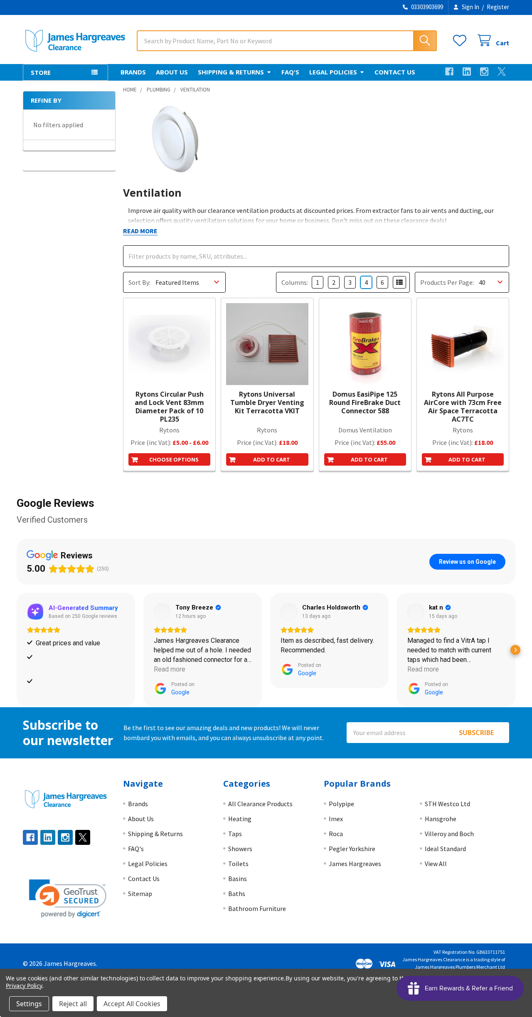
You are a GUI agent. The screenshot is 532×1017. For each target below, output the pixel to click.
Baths (236, 893)
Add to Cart (271, 459)
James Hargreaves (355, 863)
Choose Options (174, 459)
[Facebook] (449, 71)
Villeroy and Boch (449, 833)
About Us (172, 72)
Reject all (73, 1003)
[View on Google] (162, 611)
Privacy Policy (24, 986)
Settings (29, 1003)
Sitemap (140, 893)
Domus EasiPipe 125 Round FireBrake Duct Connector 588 (365, 402)
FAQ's (290, 72)
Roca (336, 833)
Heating (239, 819)
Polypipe (341, 804)
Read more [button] (169, 669)
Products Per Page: (447, 282)
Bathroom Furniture (257, 908)
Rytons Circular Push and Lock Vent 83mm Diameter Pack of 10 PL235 (169, 407)
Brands (133, 72)
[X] (501, 71)
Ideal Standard (445, 848)
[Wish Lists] (461, 40)
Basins (237, 878)
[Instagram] (484, 71)
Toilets (238, 863)
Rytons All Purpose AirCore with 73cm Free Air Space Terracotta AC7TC (463, 407)
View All (436, 863)
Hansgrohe (440, 819)
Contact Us (394, 72)
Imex (336, 819)
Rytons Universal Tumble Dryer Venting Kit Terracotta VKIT (267, 402)
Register (498, 7)
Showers (240, 848)
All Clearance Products (260, 804)
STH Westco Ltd (447, 804)
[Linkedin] (466, 71)
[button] (17, 650)
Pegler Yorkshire (352, 848)
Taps (235, 833)
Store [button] (41, 72)
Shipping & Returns (231, 72)
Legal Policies (333, 72)
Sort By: (139, 282)
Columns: (294, 282)
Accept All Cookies (131, 1003)
